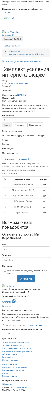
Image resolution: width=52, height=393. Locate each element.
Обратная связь (9, 354)
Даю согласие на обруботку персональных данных (27, 272)
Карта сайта (8, 357)
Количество (8, 115)
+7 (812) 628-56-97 (11, 45)
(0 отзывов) (7, 83)
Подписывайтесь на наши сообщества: (22, 8)
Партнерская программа (14, 370)
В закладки (20, 124)
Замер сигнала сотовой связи (16, 342)
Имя (4, 244)
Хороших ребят (19, 387)
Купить (7, 124)
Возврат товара (9, 376)
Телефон (6, 255)
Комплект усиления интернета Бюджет (25, 54)
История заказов (10, 359)
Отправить (26, 278)
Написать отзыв (20, 83)
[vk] (9, 13)
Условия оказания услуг (13, 345)
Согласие (7, 265)
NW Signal (22, 94)
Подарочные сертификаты (14, 367)
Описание (9, 158)
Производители (9, 364)
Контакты (6, 306)
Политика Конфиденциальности (17, 351)
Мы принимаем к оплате (14, 380)
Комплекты (14, 51)
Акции (5, 373)
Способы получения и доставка (17, 348)
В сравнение (35, 124)
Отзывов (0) (24, 158)
